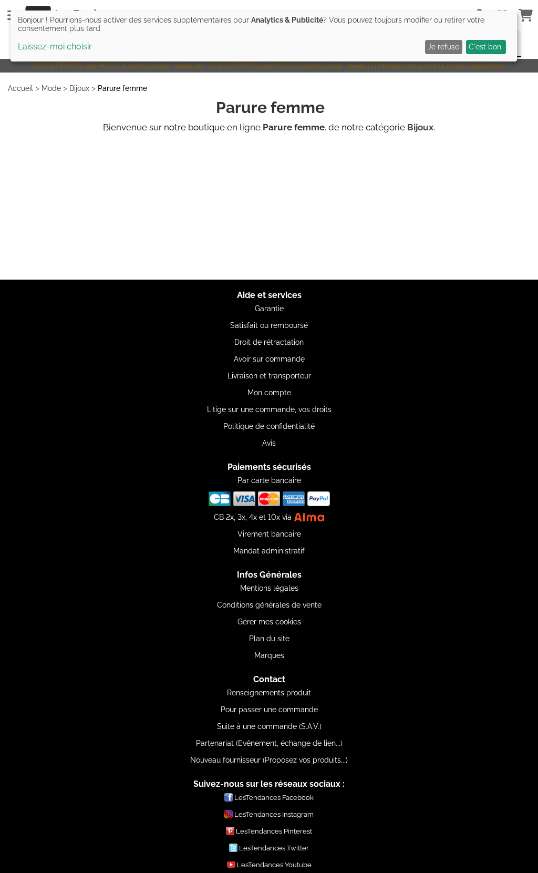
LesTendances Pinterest (274, 831)
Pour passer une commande (269, 709)
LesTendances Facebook (274, 798)
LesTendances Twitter (274, 848)
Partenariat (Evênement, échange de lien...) (269, 743)
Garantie (269, 308)
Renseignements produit (269, 693)
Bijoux (79, 88)
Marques (269, 655)
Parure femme (122, 88)
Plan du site (269, 638)
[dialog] (264, 36)
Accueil (20, 88)
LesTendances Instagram (274, 814)
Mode (51, 88)
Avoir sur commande (269, 359)
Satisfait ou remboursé (269, 325)
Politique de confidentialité (269, 426)
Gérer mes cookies (269, 622)
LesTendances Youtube (274, 865)
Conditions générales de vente (269, 605)
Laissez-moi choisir (55, 47)
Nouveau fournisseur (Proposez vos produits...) (269, 760)
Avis (269, 443)
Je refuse (443, 47)
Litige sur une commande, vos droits (269, 409)
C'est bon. (486, 47)
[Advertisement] (269, 206)
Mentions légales (269, 588)
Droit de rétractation (269, 342)
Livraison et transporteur (269, 376)
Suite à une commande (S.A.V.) (269, 726)
